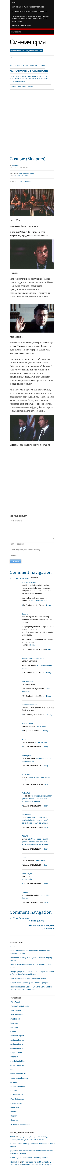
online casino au (17, 1065)
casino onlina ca (17, 1040)
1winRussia (15, 1019)
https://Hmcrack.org (29, 582)
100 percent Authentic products (34, 1158)
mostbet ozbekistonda (19, 1061)
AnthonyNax (27, 756)
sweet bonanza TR (18, 1074)
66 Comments (26, 181)
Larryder (25, 892)
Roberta (25, 614)
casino (13, 1032)
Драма (17, 175)
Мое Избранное (17, 1099)
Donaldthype (27, 874)
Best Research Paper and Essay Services (28, 7)
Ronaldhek (14, 1162)
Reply (48, 605)
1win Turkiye (15, 1011)
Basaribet (14, 1027)
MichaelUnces (27, 724)
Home (14, 2)
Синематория (27, 42)
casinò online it (16, 1048)
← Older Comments (19, 578)
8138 (12, 946)
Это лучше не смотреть (20, 1124)
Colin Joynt (14, 1158)
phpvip (13, 1151)
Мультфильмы (16, 1103)
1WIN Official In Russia (19, 1006)
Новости (14, 1112)
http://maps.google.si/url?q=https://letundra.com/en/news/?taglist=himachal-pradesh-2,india (35, 841)
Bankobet (14, 1023)
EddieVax (25, 836)
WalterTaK (26, 793)
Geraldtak (25, 740)
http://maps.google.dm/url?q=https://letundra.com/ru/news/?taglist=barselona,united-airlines (35, 820)
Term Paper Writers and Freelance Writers (29, 11)
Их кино (24, 175)
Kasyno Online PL (17, 1053)
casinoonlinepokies (29, 705)
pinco (12, 1069)
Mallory (15, 165)
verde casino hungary (19, 1078)
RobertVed (26, 774)
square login (27, 879)
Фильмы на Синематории (21, 26)
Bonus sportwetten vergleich (33, 658)
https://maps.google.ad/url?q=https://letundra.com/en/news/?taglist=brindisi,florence (37, 798)
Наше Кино (15, 1107)
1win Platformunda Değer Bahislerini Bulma (28, 978)
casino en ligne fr (17, 1036)
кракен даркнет (41, 742)
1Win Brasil (15, 1002)
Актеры (13, 1082)
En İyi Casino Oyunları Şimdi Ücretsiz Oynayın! (29, 983)
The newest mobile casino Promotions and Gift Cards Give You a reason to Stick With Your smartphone (31, 19)
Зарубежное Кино (27, 173)
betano (13, 1144)
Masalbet (14, 1057)
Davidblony (26, 815)
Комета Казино (16, 1095)
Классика (14, 1091)
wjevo (12, 1137)
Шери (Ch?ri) (36, 921)
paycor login (41, 726)
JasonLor (25, 858)
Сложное (14, 1120)
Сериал (13, 1116)
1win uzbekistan (17, 1015)
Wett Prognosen (28, 682)
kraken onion (40, 860)
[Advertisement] (32, 124)
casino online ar (16, 1044)
